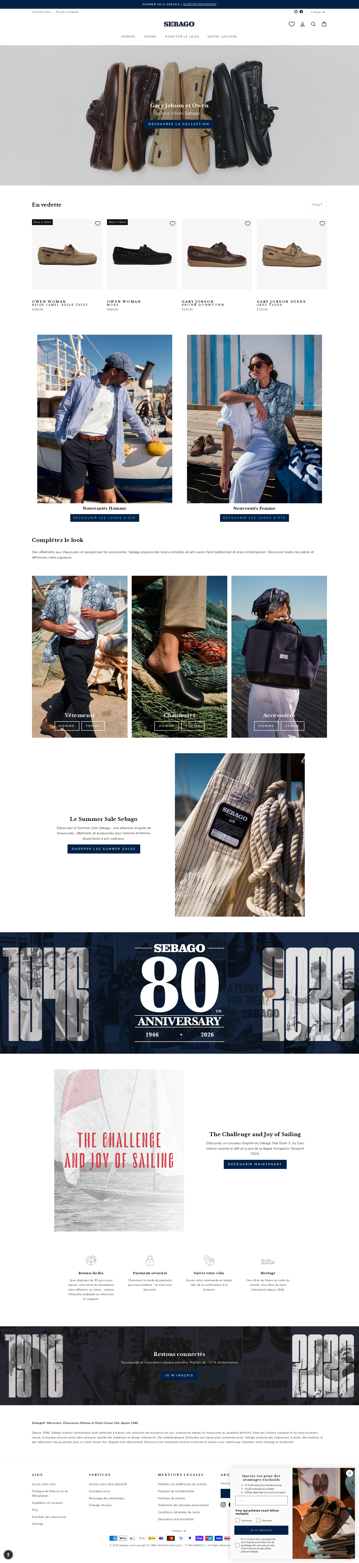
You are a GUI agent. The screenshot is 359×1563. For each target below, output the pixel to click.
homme (67, 726)
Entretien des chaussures (49, 1517)
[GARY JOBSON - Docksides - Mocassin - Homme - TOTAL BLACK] (191, 296)
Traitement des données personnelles (183, 1505)
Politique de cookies (171, 1498)
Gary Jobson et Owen (179, 106)
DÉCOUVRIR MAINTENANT (255, 1164)
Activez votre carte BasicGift (108, 1484)
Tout (317, 205)
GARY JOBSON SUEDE (281, 303)
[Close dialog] (349, 1473)
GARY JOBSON (203, 303)
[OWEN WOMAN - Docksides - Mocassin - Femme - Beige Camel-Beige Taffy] (34, 296)
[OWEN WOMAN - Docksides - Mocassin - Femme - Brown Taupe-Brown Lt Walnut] (41, 296)
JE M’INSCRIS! (261, 1530)
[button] (8, 1555)
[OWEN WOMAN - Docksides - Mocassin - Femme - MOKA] (48, 296)
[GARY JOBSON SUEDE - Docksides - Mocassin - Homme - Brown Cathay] (272, 296)
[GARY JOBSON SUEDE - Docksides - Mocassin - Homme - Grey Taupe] (259, 296)
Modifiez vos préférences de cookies (182, 1484)
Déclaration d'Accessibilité (176, 1519)
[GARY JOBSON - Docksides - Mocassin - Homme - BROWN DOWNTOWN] (184, 296)
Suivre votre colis (44, 1484)
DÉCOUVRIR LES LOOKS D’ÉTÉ (104, 518)
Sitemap (37, 1524)
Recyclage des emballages (107, 1498)
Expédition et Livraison (47, 1503)
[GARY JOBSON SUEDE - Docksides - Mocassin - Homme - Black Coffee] (266, 296)
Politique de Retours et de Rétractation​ (50, 1493)
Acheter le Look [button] (182, 37)
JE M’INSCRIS (179, 1375)
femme (93, 726)
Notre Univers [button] (222, 37)
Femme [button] (150, 37)
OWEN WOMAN (60, 303)
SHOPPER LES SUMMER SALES (104, 849)
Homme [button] (129, 37)
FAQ (35, 1510)
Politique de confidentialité (176, 1491)
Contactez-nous (41, 11)
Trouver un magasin (67, 11)
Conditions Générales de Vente (179, 1512)
